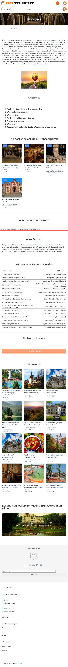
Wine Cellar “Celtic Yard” (32, 165)
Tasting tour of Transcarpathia (29, 456)
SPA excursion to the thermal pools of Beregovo (33, 486)
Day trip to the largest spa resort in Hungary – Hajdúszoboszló (11, 393)
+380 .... (6, 171)
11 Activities (42, 525)
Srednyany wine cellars (10, 165)
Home (4, 28)
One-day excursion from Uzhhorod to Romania (32, 392)
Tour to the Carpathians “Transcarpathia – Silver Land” (10, 425)
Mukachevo (39, 245)
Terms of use (6, 646)
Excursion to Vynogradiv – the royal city (55, 424)
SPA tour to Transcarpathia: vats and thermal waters (11, 486)
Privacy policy (6, 642)
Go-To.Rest (18, 663)
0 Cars (50, 525)
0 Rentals (26, 525)
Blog (3, 632)
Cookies (4, 650)
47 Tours (34, 525)
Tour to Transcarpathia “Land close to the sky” (32, 424)
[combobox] (11, 9)
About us (5, 628)
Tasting (5, 145)
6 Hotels (18, 525)
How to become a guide (10, 624)
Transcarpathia (55, 42)
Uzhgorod (34, 523)
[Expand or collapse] (64, 105)
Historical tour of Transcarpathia (8, 456)
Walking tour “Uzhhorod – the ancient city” (55, 456)
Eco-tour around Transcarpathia (52, 392)
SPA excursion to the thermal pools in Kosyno (54, 486)
